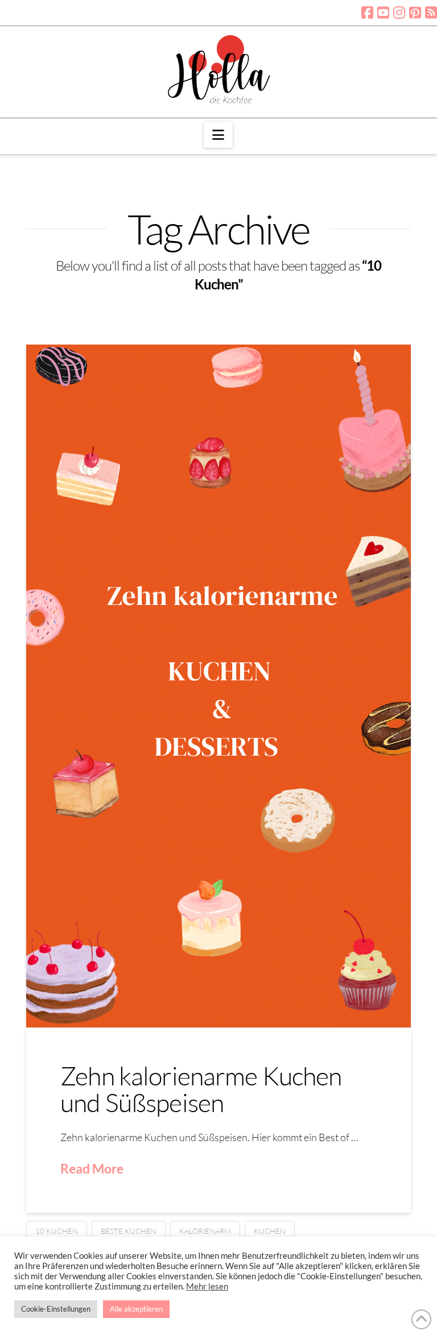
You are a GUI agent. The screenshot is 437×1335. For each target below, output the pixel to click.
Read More (91, 1168)
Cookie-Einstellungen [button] (55, 1308)
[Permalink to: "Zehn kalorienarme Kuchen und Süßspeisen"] (218, 686)
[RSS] (431, 12)
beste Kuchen (128, 1231)
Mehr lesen (207, 1286)
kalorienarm (205, 1231)
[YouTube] (383, 12)
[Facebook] (367, 12)
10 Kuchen (56, 1231)
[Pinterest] (415, 12)
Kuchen (270, 1231)
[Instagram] (399, 12)
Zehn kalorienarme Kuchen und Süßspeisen (200, 1089)
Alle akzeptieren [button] (136, 1308)
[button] (218, 135)
